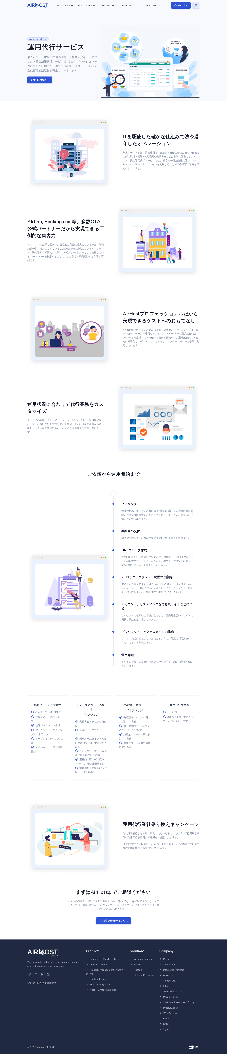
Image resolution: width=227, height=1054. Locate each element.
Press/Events (170, 1007)
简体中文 (51, 983)
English (31, 983)
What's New (170, 1013)
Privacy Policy (170, 997)
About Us (168, 975)
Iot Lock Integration (100, 984)
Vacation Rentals (143, 959)
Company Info (149, 5)
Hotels (137, 964)
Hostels (138, 970)
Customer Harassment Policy (178, 1002)
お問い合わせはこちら (115, 920)
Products (63, 5)
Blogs (166, 1018)
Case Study (169, 964)
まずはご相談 (39, 80)
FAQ (165, 1024)
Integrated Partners (173, 970)
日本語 (40, 983)
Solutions (85, 5)
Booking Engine (98, 979)
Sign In (166, 1029)
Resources (107, 5)
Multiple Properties (144, 975)
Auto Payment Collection (103, 990)
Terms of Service (172, 991)
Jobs (165, 986)
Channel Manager (99, 964)
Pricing (127, 5)
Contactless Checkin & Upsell (105, 959)
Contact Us (180, 5)
